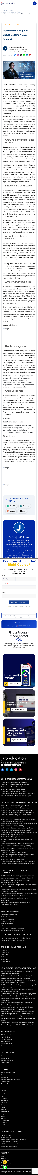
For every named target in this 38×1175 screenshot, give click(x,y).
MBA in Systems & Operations (10, 1142)
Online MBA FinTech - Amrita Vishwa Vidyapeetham (17, 812)
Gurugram (4, 1105)
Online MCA (5, 955)
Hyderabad (4, 1100)
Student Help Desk (7, 1060)
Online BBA (4, 959)
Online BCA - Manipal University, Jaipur (13, 791)
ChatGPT (12, 506)
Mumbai (3, 1094)
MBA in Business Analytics (9, 1146)
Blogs (2, 1156)
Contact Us (4, 1077)
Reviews (3, 1158)
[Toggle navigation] (35, 3)
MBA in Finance (6, 1135)
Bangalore (4, 1103)
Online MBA (4, 950)
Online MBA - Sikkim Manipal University (13, 857)
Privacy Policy (5, 1082)
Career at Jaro (5, 1058)
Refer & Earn (5, 1063)
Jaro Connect (5, 1165)
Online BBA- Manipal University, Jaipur (13, 789)
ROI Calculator (5, 1037)
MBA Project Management (9, 1144)
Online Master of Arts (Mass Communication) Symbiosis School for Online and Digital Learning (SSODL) (16, 839)
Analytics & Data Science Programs (12, 928)
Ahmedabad (5, 1112)
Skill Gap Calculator (7, 1039)
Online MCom (5, 952)
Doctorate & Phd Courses (9, 915)
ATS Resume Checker (8, 1035)
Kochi (3, 1125)
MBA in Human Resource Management (13, 1139)
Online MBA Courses (7, 917)
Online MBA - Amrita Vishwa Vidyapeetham (15, 806)
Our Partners (5, 1056)
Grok (23, 511)
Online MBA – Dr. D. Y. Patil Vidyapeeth (13, 859)
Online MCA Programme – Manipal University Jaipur (17, 855)
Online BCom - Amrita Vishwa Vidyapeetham (15, 787)
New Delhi (4, 1109)
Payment (4, 1075)
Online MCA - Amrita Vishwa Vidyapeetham (15, 808)
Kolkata (3, 1118)
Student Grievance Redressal (10, 1079)
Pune (2, 1096)
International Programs (8, 926)
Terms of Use (5, 1084)
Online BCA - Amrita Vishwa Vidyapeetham (15, 785)
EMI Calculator (5, 1041)
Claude (12, 511)
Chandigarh (5, 1120)
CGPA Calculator (6, 1044)
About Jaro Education (8, 1073)
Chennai (4, 1098)
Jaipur (3, 1116)
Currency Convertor (7, 1046)
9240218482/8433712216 (11, 765)
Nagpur (3, 1114)
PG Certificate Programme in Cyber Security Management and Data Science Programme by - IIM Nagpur (18, 1018)
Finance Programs (7, 924)
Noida (3, 1107)
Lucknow (4, 1123)
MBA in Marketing (6, 1137)
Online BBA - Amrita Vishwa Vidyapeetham (14, 782)
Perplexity (26, 506)
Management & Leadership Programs (13, 930)
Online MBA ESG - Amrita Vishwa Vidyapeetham (16, 810)
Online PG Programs (7, 919)
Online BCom (5, 961)
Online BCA (4, 957)
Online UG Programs (7, 921)
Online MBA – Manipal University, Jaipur (13, 852)
